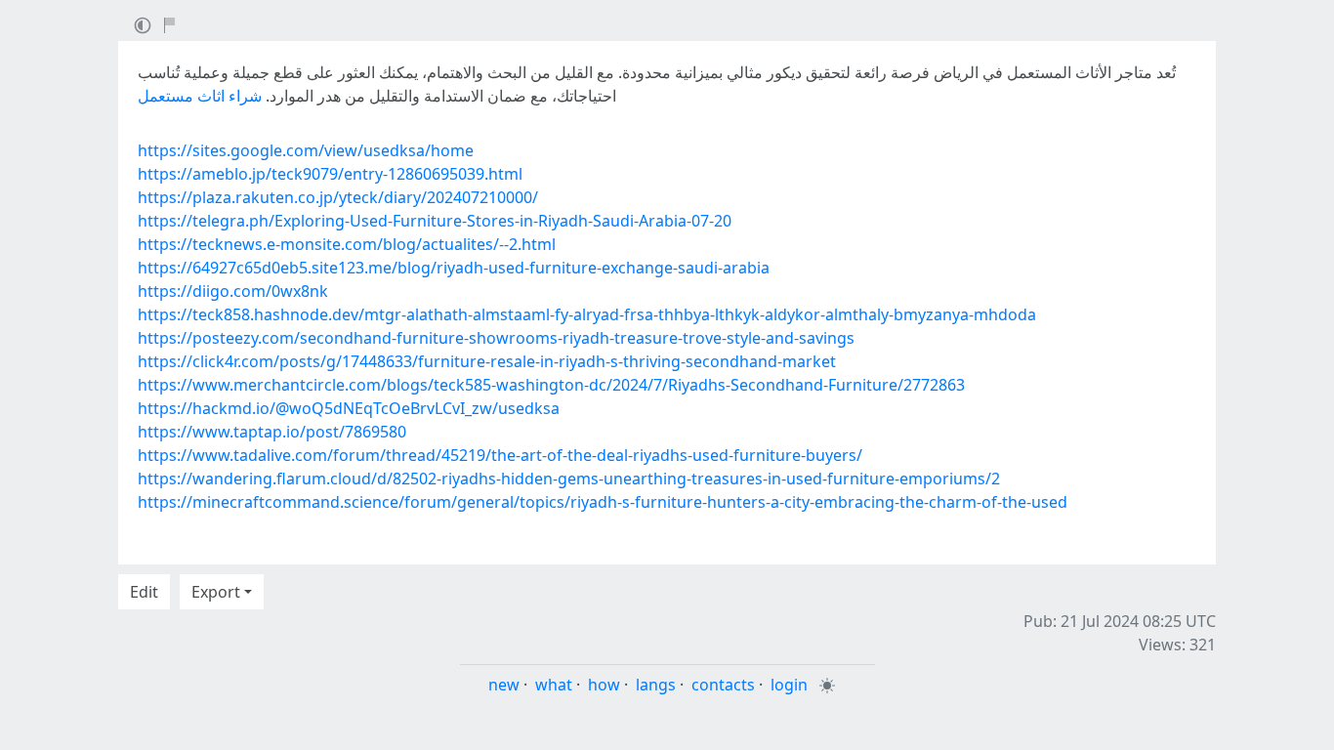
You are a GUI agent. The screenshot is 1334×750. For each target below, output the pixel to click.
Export (215, 592)
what (553, 684)
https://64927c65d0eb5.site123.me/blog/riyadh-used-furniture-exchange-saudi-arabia (454, 267)
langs (656, 684)
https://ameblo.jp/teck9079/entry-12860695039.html (330, 174)
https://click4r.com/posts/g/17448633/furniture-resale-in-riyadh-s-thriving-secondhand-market (487, 361)
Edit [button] (144, 592)
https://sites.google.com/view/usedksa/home (306, 150)
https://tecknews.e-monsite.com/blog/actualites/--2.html (347, 244)
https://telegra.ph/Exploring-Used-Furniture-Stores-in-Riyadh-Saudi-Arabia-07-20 (434, 220)
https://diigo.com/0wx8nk (233, 291)
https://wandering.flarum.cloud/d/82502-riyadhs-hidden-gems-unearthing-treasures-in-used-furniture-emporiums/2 (569, 478)
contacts (723, 684)
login (789, 684)
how (604, 684)
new (504, 684)
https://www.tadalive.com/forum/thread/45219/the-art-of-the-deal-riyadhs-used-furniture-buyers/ (500, 455)
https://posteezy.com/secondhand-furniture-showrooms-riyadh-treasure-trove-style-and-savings (496, 338)
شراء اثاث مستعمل (200, 95)
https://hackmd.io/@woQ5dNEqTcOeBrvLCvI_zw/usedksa (349, 408)
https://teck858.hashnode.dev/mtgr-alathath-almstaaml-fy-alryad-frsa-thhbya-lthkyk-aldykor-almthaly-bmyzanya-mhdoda (587, 314)
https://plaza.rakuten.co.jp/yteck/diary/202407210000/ (338, 197)
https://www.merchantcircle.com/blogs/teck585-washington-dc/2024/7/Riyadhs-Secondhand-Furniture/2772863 (551, 385)
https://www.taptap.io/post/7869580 (272, 431)
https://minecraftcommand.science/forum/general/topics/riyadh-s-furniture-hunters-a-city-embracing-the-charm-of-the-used (602, 502)
